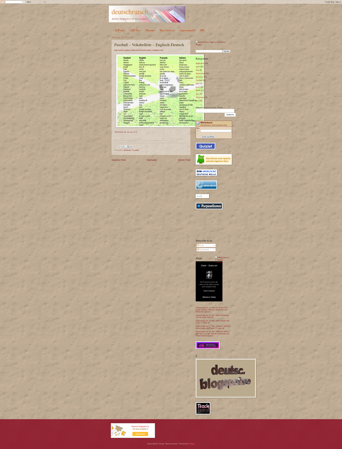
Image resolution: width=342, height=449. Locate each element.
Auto (197, 70)
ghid (197, 84)
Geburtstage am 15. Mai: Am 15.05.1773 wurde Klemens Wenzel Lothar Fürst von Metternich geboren (211, 310)
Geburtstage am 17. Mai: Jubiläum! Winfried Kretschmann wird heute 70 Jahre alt (213, 327)
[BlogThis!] (123, 146)
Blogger (191, 444)
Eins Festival (167, 30)
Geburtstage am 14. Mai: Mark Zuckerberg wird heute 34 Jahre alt (212, 316)
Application (200, 63)
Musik (198, 90)
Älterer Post (184, 160)
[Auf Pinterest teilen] (131, 146)
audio (198, 67)
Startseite (152, 160)
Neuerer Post (119, 160)
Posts (201, 245)
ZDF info (120, 30)
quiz (197, 94)
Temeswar (200, 97)
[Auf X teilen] (126, 146)
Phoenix (150, 30)
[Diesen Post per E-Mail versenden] (120, 146)
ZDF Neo (135, 30)
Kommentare (204, 250)
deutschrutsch (130, 11)
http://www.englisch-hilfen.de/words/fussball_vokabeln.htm (139, 50)
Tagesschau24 (187, 30)
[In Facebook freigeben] (128, 146)
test (197, 101)
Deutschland (200, 73)
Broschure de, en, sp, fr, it (126, 132)
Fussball (135, 150)
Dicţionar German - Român (209, 108)
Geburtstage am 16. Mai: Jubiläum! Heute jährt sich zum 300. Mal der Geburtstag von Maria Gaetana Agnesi (212, 334)
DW (202, 30)
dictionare (127, 150)
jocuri (198, 87)
